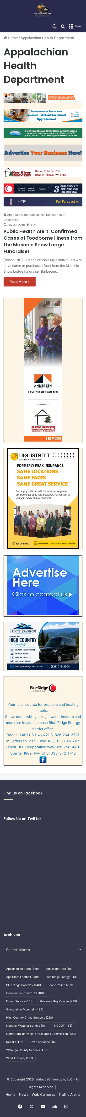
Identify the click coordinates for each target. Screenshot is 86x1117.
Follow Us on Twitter (22, 818)
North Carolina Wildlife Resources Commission (41, 1034)
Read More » (20, 282)
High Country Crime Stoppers (29, 1017)
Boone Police (60, 985)
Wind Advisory (19, 1058)
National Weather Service (27, 1025)
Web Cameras (43, 1094)
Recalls (14, 1042)
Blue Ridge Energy (61, 977)
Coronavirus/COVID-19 (26, 993)
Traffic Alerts (70, 1094)
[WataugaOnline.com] (42, 10)
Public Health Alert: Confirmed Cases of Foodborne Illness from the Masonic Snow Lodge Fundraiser (43, 241)
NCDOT (63, 1025)
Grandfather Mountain (24, 1009)
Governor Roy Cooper (58, 1001)
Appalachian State (22, 969)
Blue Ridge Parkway (23, 985)
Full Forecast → (67, 201)
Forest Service (19, 1001)
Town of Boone (43, 1042)
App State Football (22, 977)
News (23, 1094)
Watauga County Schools (27, 1050)
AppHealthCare (59, 969)
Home (12, 38)
